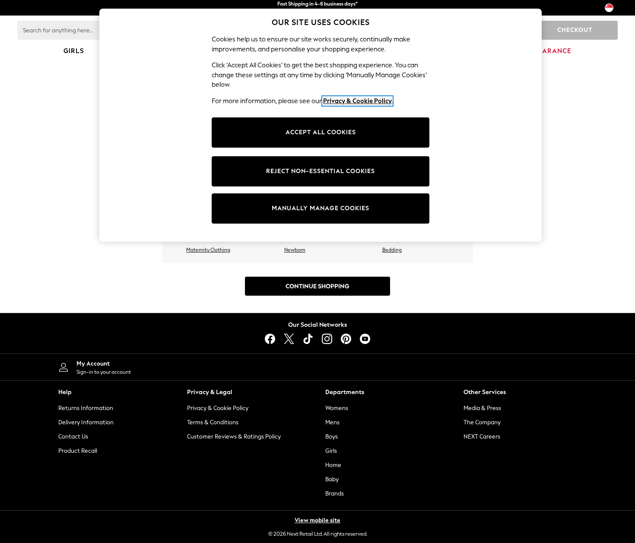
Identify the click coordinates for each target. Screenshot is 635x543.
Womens (336, 408)
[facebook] (269, 338)
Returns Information (85, 408)
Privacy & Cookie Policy (217, 408)
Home (333, 465)
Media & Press (482, 408)
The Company (482, 422)
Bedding (392, 250)
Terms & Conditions (212, 422)
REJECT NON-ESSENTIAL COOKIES (320, 171)
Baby (332, 479)
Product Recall (77, 451)
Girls (331, 451)
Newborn (294, 250)
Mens (332, 422)
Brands (334, 493)
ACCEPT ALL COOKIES (321, 132)
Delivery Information (86, 422)
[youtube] (365, 338)
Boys (331, 436)
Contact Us (73, 436)
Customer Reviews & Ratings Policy (234, 436)
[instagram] (327, 338)
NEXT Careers (482, 436)
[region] (320, 125)
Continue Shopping (317, 286)
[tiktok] (308, 338)
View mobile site (317, 520)
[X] (288, 338)
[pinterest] (346, 338)
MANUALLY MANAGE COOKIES (320, 208)
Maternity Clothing (208, 250)
